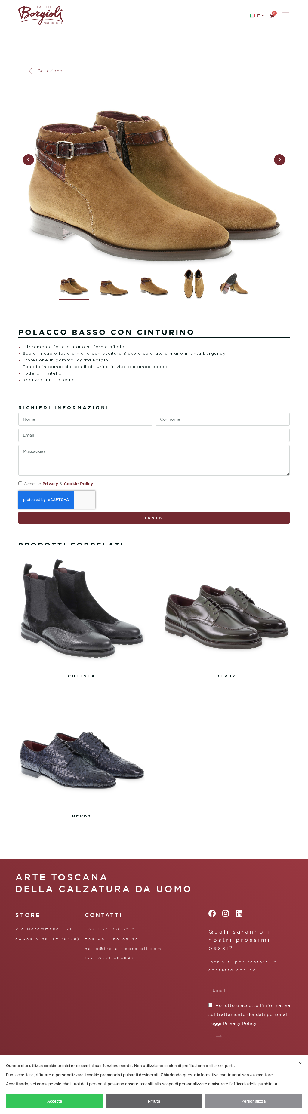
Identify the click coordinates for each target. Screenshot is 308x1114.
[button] (45, 71)
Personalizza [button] (253, 1101)
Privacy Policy (239, 1023)
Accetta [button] (54, 1101)
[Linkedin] (239, 913)
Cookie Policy (78, 483)
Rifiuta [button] (154, 1101)
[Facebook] (212, 913)
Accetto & (58, 483)
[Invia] (218, 1036)
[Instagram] (225, 913)
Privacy (50, 483)
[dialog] (154, 1084)
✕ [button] (300, 1063)
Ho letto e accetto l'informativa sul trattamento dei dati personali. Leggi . (249, 1014)
